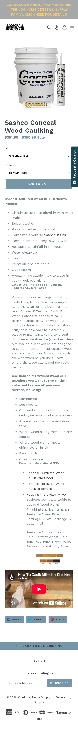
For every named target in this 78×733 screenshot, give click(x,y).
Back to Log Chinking (42, 646)
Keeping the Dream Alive (46, 494)
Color (9, 165)
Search (39, 660)
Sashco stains (55, 235)
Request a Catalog (74, 165)
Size (8, 148)
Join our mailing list (39, 673)
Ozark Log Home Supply (34, 697)
